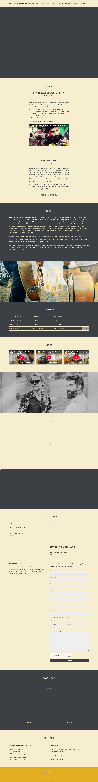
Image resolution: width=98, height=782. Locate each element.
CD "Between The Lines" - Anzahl (60, 617)
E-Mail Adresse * (55, 611)
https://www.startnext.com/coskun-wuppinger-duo (44, 121)
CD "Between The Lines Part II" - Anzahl (62, 624)
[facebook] (80, 10)
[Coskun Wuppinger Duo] (21, 3)
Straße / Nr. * (54, 584)
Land (51, 604)
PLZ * (51, 597)
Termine (48, 3)
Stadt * (52, 590)
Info (42, 3)
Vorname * (53, 570)
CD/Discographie (66, 3)
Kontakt (83, 3)
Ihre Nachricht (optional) (57, 631)
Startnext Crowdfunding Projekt (49, 94)
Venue (85, 328)
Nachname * (53, 577)
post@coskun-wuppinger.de (21, 757)
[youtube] (86, 10)
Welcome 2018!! (49, 160)
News (37, 3)
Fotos (58, 3)
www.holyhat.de (61, 170)
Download (76, 3)
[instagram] (92, 10)
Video (53, 3)
